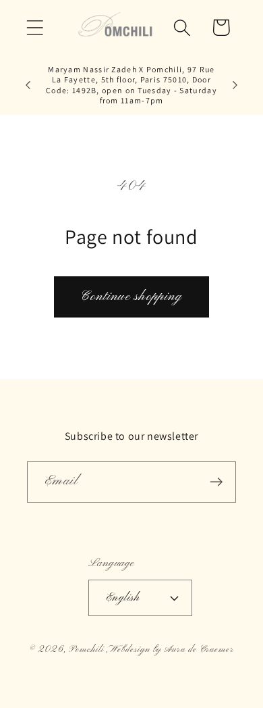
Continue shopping (131, 296)
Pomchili (86, 649)
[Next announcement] (235, 85)
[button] (35, 27)
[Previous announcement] (28, 85)
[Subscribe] (216, 482)
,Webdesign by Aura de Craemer (170, 649)
